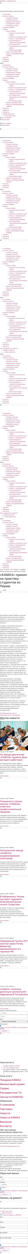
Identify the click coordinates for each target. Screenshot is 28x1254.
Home (2, 569)
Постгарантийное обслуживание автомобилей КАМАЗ (18, 46)
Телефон (2, 1182)
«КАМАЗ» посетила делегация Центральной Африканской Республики (14, 992)
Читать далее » (4, 776)
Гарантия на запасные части (18, 37)
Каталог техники (8, 16)
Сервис (5, 29)
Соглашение (3, 1024)
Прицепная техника (12, 25)
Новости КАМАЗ (10, 1117)
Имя (1, 1177)
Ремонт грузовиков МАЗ (13, 52)
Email (1, 1222)
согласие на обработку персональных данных (13, 1028)
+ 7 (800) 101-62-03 (6, 1213)
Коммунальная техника (13, 22)
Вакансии (6, 59)
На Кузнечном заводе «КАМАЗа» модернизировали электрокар (11, 854)
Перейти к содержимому (8, 1)
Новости (5, 57)
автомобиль (3, 1232)
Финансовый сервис (15, 50)
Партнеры (6, 1109)
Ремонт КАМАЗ (10, 31)
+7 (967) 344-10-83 (6, 1211)
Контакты (6, 61)
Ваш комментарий (5, 1237)
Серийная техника (12, 20)
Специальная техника (13, 23)
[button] (14, 63)
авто (1, 1019)
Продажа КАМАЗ (10, 1079)
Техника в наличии (12, 18)
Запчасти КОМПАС (9, 27)
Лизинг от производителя (17, 38)
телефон (2, 1227)
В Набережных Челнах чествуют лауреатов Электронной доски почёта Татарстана (12, 900)
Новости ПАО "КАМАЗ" (12, 569)
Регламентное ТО (11, 1092)
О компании (6, 14)
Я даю (13, 1028)
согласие (3, 1187)
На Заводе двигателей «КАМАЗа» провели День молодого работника (13, 757)
